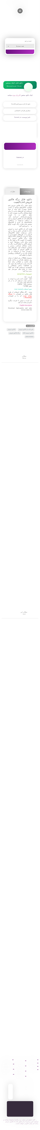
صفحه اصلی (32, 1060)
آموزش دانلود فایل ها (19, 1071)
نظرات (12, 191)
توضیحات (27, 191)
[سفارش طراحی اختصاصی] (20, 114)
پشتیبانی (33, 1069)
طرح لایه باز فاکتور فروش (26, 329)
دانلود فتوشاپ (6, 1060)
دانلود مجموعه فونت (6, 1069)
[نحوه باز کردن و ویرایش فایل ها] (20, 107)
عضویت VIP (32, 1063)
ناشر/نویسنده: (25, 117)
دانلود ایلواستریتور (6, 1064)
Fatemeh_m (17, 117)
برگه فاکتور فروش (14, 333)
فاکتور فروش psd (28, 333)
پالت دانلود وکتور (5, 1074)
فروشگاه (33, 1066)
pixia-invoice (29, 336)
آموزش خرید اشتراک (19, 1066)
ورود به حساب (13, 2)
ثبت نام (23, 2)
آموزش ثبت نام (19, 1060)
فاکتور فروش (11, 329)
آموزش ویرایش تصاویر (19, 1076)
